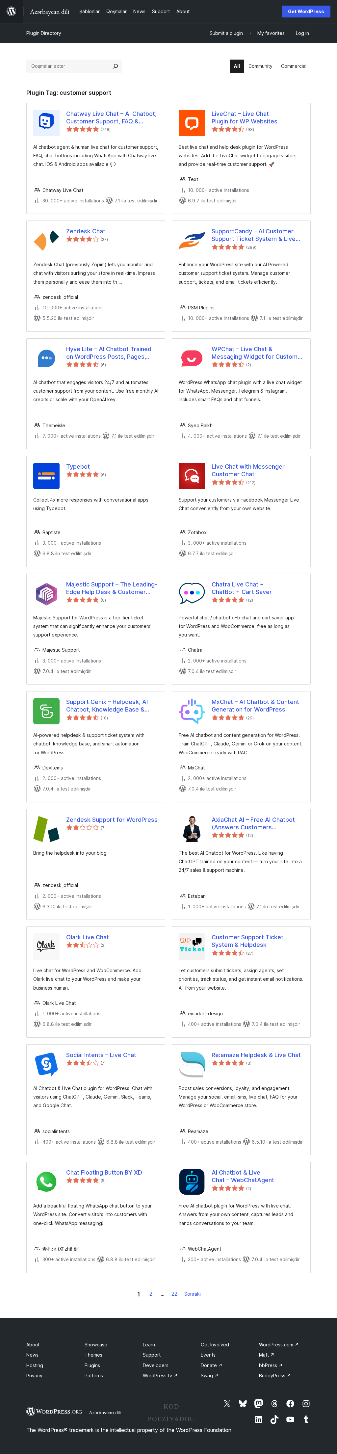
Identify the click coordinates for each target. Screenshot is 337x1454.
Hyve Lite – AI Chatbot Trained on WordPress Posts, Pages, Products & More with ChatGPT (109, 353)
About (32, 1344)
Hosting (34, 1365)
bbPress (271, 1365)
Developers (155, 1365)
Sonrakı (192, 1294)
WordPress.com (279, 1344)
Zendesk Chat (85, 231)
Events (208, 1355)
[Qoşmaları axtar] (115, 66)
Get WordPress (306, 11)
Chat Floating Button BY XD (104, 1172)
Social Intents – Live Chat (101, 1055)
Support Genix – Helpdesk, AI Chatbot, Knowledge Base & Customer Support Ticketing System (107, 706)
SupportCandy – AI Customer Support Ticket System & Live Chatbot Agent (254, 235)
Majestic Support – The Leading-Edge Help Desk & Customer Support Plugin (111, 588)
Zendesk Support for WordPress (112, 819)
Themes (93, 1355)
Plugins (92, 1365)
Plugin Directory (43, 33)
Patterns (94, 1375)
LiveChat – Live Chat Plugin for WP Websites (244, 117)
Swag (210, 1375)
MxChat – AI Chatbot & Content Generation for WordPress (255, 705)
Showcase (96, 1344)
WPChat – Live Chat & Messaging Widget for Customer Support (257, 353)
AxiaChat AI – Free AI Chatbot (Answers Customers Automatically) (253, 823)
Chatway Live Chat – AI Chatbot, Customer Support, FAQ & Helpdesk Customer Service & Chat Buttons (111, 117)
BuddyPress (275, 1375)
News (32, 1355)
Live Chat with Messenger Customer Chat (248, 470)
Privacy (34, 1375)
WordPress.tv (160, 1375)
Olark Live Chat (87, 937)
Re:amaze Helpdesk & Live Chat (256, 1055)
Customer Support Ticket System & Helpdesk (247, 941)
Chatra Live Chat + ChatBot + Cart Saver (242, 588)
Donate (211, 1365)
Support (152, 1355)
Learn (149, 1344)
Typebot (78, 466)
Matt (266, 1355)
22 (174, 1293)
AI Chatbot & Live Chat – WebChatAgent (243, 1176)
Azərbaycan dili (105, 1412)
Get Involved (215, 1344)
